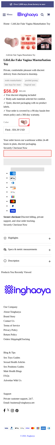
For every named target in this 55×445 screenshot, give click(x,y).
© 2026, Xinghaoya (27, 436)
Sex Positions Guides (14, 366)
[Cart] (48, 14)
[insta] (13, 410)
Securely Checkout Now (15, 148)
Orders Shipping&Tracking (17, 339)
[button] (27, 161)
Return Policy (10, 334)
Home (6, 23)
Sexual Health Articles (14, 362)
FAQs (6, 375)
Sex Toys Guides (12, 357)
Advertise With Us (12, 380)
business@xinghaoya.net (22, 402)
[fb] (5, 410)
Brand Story (9, 316)
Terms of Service (12, 325)
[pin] (17, 410)
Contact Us (9, 321)
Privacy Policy (11, 330)
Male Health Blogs (13, 371)
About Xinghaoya (12, 312)
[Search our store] (42, 14)
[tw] (9, 410)
